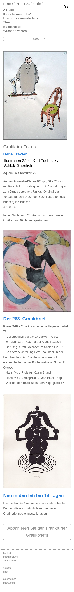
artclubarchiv (10, 560)
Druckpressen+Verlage (21, 18)
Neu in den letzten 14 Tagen (33, 495)
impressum (9, 582)
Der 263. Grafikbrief (24, 318)
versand (7, 568)
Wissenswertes (15, 31)
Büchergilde (12, 26)
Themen (9, 22)
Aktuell (8, 10)
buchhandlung (10, 556)
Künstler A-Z (17, 14)
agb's (6, 571)
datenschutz (9, 579)
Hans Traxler (15, 154)
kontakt (7, 553)
